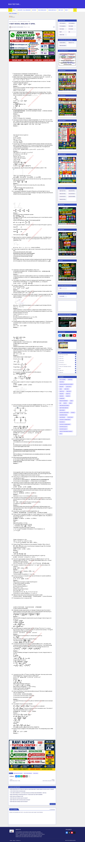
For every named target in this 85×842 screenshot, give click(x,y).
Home (10, 10)
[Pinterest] (24, 776)
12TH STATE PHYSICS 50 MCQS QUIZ (17, 791)
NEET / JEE (60, 10)
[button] (75, 10)
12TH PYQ (61, 381)
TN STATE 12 (67, 362)
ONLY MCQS (14, 21)
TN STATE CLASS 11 (63, 429)
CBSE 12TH (67, 356)
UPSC (61, 433)
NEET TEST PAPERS (63, 190)
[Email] (26, 776)
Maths (70, 403)
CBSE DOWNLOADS (42, 10)
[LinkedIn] (70, 335)
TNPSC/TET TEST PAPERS (63, 199)
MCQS (66, 10)
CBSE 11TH (67, 370)
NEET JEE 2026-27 (63, 45)
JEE (69, 31)
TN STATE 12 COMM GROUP (65, 424)
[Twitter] (19, 776)
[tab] (10, 10)
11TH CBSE (71, 29)
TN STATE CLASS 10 (67, 364)
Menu (14, 10)
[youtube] (74, 335)
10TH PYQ (70, 379)
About (14, 840)
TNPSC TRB (62, 34)
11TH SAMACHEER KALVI (63, 26)
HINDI (71, 400)
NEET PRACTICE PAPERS (18, 773)
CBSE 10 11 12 (71, 42)
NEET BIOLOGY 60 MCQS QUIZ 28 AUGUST (19, 801)
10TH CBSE (71, 26)
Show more (52, 804)
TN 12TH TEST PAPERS (72, 193)
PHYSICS (72, 412)
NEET (61, 31)
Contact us (18, 840)
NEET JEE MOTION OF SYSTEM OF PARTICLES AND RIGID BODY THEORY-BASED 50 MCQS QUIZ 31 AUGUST (32, 789)
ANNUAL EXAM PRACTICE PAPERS (66, 384)
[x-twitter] (63, 335)
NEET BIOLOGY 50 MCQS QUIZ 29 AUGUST (19, 798)
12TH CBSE (62, 29)
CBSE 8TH (61, 396)
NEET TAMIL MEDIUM (28, 773)
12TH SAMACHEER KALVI (72, 23)
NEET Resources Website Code (16, 796)
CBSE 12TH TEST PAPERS (63, 193)
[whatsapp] (67, 335)
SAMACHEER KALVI (52, 10)
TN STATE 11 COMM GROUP (65, 419)
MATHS (65, 403)
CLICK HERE (62, 296)
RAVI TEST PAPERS (15, 4)
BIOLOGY (61, 386)
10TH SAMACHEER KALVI (63, 23)
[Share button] (29, 776)
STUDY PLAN (70, 417)
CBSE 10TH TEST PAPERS (72, 190)
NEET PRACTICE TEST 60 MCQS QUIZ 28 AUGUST (20, 799)
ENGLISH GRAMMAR (63, 400)
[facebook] (59, 335)
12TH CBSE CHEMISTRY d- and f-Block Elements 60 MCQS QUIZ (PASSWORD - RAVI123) (28, 792)
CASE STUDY (68, 386)
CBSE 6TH (61, 393)
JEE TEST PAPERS (72, 196)
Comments (12, 17)
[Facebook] (16, 776)
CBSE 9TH (67, 372)
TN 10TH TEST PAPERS (63, 196)
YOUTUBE (34, 10)
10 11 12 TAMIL (62, 379)
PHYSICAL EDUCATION (64, 412)
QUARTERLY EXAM (63, 414)
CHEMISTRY (62, 398)
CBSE (61, 389)
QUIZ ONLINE (62, 417)
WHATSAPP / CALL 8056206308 (24, 10)
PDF (60, 288)
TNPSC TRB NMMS (13, 13)
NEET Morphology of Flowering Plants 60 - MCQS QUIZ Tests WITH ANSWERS (26, 794)
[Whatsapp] (21, 776)
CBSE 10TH (67, 358)
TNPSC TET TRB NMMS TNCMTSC (67, 366)
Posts (11, 16)
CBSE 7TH (68, 393)
